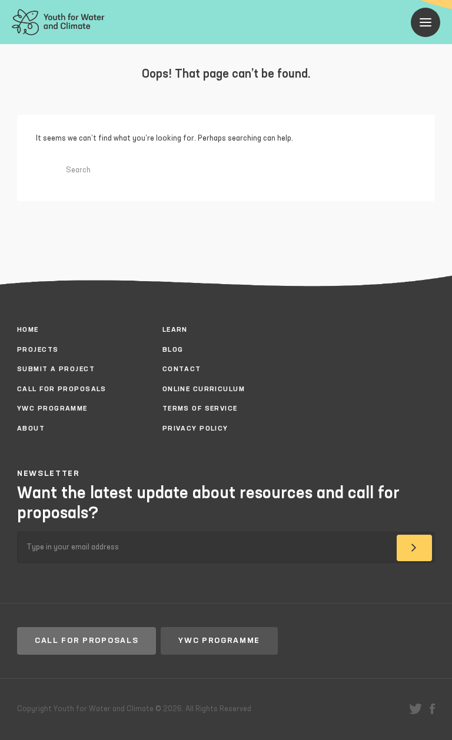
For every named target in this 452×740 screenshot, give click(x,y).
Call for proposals (86, 640)
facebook (432, 709)
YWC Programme (219, 640)
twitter (415, 709)
